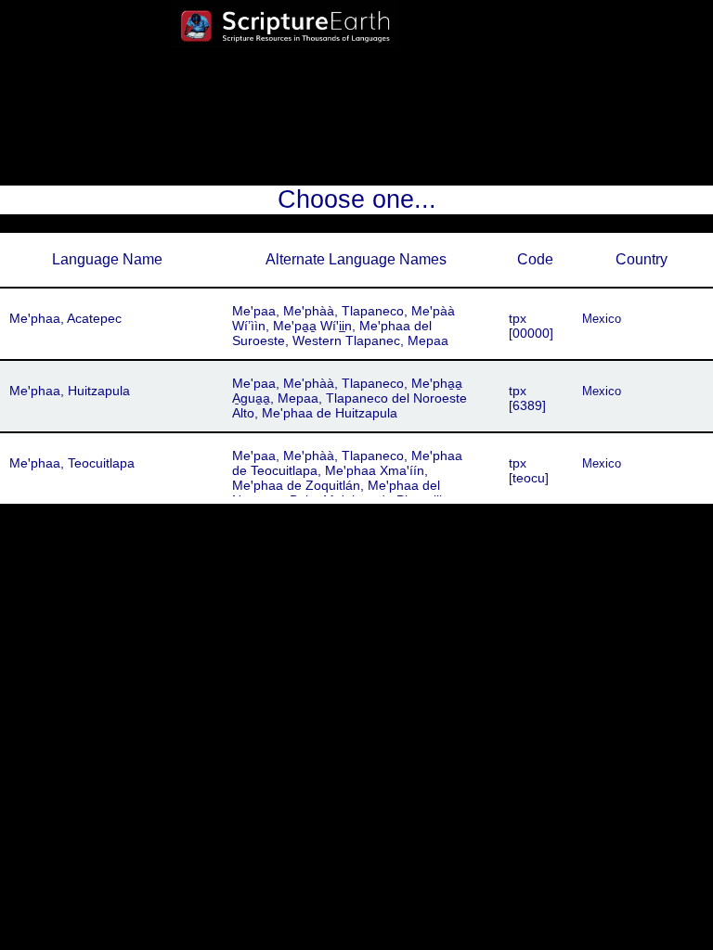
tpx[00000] (531, 325)
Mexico (601, 319)
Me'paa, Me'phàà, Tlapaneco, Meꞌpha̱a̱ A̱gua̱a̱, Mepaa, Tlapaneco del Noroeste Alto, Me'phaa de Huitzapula (349, 398)
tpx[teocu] (529, 470)
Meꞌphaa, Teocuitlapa (72, 463)
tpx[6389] (527, 398)
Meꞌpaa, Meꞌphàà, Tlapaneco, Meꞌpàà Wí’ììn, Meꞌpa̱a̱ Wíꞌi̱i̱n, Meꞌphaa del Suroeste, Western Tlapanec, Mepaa (343, 325)
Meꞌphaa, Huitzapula (69, 390)
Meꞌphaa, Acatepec (65, 318)
